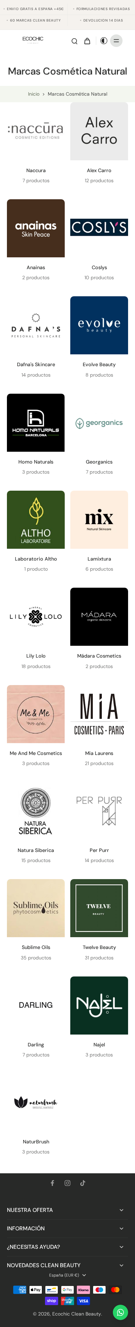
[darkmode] (102, 41)
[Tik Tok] (82, 1183)
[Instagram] (67, 1183)
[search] (74, 41)
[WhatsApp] (120, 1312)
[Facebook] (52, 1183)
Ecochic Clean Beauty (76, 1314)
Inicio (33, 94)
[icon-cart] (86, 41)
